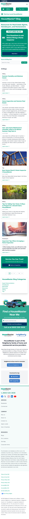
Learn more (5, 93)
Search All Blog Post (6, 59)
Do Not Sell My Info (5, 490)
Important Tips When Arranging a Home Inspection (13, 242)
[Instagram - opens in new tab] (9, 396)
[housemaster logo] (14, 389)
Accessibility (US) (5, 485)
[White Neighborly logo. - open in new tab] (4, 1)
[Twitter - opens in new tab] (5, 396)
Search (25, 62)
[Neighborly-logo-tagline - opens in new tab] (21, 335)
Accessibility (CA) (5, 488)
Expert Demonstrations (8, 283)
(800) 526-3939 (18, 327)
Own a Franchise (5, 427)
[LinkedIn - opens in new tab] (12, 396)
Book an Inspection (8, 9)
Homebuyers (5, 238)
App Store (15, 376)
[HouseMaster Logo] (8, 335)
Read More (14, 53)
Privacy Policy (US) (5, 479)
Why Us (3, 414)
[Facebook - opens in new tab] (2, 396)
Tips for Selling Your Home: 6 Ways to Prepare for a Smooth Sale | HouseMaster (13, 205)
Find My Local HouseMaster (14, 324)
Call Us (22, 9)
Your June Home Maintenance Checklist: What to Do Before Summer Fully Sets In (12, 129)
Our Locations (4, 438)
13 (19, 273)
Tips (3, 168)
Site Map (3, 441)
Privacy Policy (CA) (5, 482)
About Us (3, 417)
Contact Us (4, 421)
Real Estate (5, 286)
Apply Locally (4, 424)
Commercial (4, 406)
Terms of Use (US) (5, 474)
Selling (3, 73)
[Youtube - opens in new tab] (15, 396)
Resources (5, 288)
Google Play (15, 381)
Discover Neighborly (13, 365)
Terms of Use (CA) (5, 477)
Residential (4, 403)
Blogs (2, 435)
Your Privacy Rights (7, 493)
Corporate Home (5, 444)
